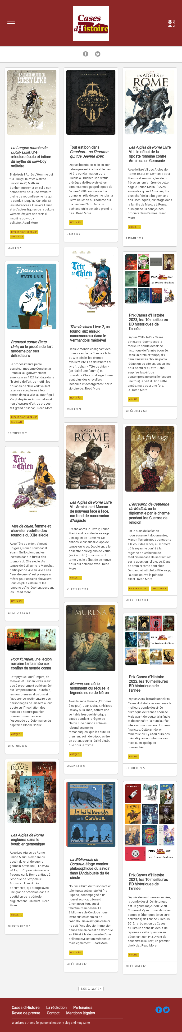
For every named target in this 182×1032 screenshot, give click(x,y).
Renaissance (159, 588)
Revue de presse (26, 1013)
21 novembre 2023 (77, 589)
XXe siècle (16, 421)
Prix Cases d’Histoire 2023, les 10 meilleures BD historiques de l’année (148, 322)
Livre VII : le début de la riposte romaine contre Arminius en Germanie (150, 154)
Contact (53, 1013)
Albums (133, 399)
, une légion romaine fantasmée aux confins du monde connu (31, 663)
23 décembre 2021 (77, 964)
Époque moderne (138, 588)
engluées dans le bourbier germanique (28, 839)
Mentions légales (80, 1013)
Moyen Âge (76, 222)
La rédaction (56, 1007)
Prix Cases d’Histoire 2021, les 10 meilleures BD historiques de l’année (148, 882)
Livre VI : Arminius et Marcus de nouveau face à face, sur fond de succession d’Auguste (91, 511)
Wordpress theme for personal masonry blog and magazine (51, 1022)
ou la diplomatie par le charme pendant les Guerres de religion (149, 513)
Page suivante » (91, 988)
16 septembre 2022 (19, 926)
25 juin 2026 (15, 248)
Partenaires (82, 1007)
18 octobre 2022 (17, 745)
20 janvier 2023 (76, 765)
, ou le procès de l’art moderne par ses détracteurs (32, 349)
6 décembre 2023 (17, 433)
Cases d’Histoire (26, 1007)
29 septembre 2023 (137, 600)
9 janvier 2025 (134, 238)
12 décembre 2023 (136, 410)
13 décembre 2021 (136, 966)
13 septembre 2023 (19, 612)
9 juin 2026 (73, 234)
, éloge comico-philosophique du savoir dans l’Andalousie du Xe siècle (89, 868)
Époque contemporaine (24, 232)
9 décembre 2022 (135, 768)
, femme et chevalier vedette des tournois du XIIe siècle (31, 530)
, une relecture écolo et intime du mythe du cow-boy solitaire (31, 157)
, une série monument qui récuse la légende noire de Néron (89, 688)
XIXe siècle (17, 236)
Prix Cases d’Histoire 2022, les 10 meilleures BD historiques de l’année (148, 684)
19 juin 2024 (74, 409)
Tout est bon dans (89, 151)
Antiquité (134, 226)
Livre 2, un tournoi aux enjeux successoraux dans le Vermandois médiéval (90, 334)
